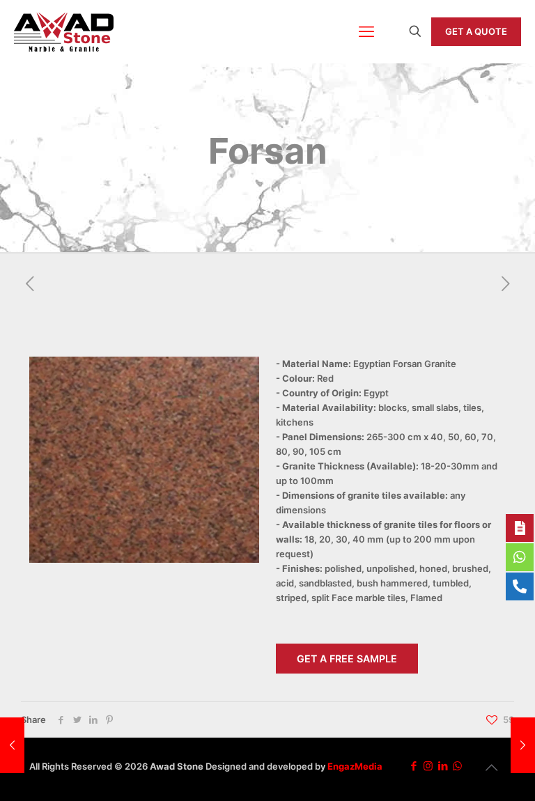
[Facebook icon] (413, 765)
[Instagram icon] (428, 765)
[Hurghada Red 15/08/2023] (523, 745)
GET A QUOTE (476, 31)
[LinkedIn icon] (442, 765)
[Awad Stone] (64, 31)
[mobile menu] (366, 31)
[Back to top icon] (491, 767)
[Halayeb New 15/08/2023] (12, 745)
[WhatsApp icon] (457, 765)
